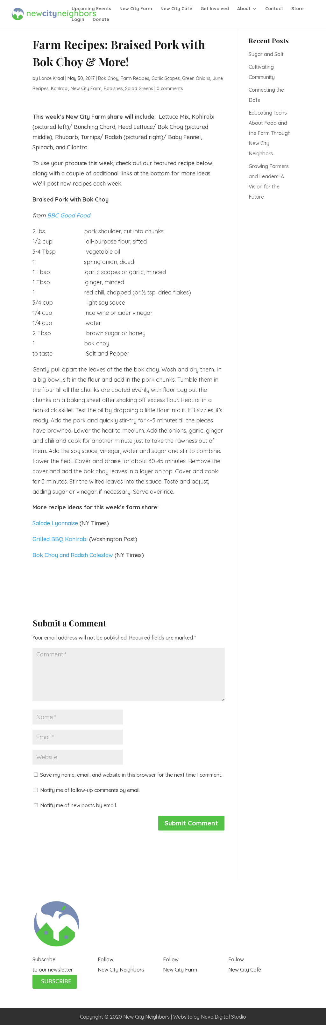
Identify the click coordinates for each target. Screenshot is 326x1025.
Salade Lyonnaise (55, 523)
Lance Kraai (51, 78)
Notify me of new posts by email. (78, 805)
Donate (101, 19)
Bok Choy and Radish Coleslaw (73, 555)
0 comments (170, 88)
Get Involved (215, 8)
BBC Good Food (68, 215)
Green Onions (196, 78)
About (244, 8)
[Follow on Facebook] (103, 980)
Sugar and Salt (266, 54)
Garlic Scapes (166, 78)
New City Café (176, 8)
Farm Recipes (135, 78)
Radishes (113, 88)
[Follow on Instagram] (115, 980)
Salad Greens (139, 88)
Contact (274, 8)
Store (297, 8)
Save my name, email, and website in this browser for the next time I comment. (131, 775)
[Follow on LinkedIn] (128, 980)
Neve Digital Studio (223, 1017)
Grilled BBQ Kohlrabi (60, 539)
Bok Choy (108, 78)
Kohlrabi (59, 88)
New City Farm (135, 8)
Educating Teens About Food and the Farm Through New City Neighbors (270, 133)
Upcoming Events (91, 8)
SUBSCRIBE (56, 982)
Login (78, 19)
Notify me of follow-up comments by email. (90, 790)
